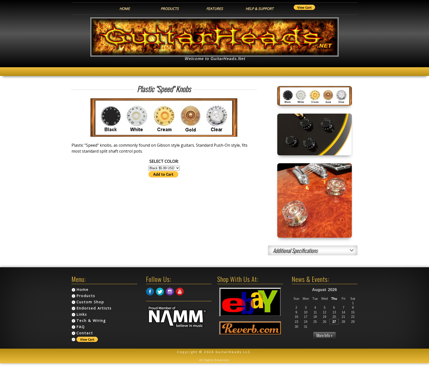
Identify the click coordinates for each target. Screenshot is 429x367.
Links (81, 314)
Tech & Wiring (91, 320)
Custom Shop (90, 302)
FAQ (80, 326)
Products (85, 295)
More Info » (324, 335)
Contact (84, 333)
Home (82, 289)
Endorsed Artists (94, 308)
